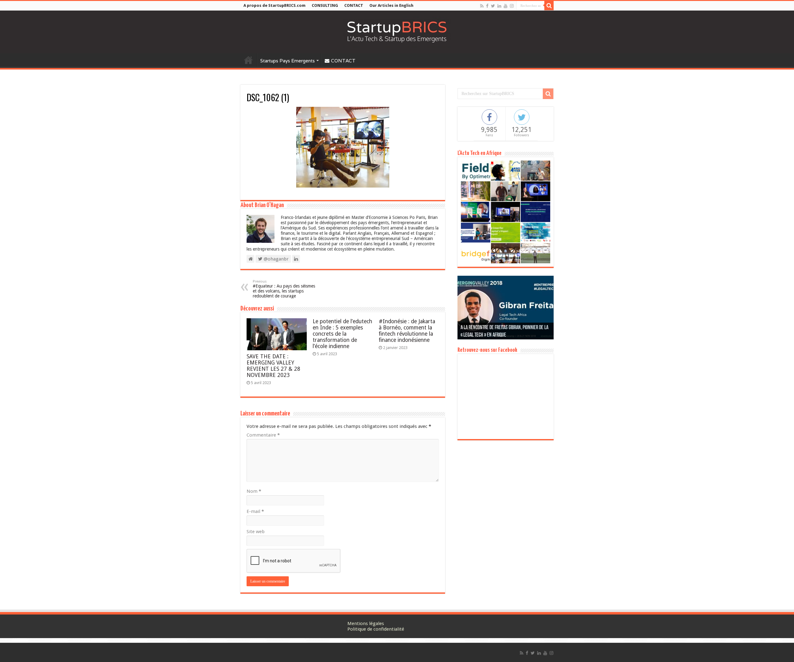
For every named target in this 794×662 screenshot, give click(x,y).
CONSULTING (325, 5)
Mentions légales (365, 623)
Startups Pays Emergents (287, 61)
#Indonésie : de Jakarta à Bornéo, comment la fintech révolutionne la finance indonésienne (407, 330)
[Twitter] (493, 6)
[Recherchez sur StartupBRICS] (549, 5)
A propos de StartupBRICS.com (274, 5)
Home (248, 59)
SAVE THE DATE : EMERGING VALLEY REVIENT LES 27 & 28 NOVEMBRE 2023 (273, 365)
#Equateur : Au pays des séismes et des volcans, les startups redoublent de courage (284, 288)
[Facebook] (487, 6)
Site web (256, 531)
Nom (254, 491)
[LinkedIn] (499, 6)
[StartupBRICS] (397, 32)
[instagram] (511, 6)
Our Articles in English (391, 5)
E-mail (255, 511)
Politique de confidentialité (375, 629)
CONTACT (353, 5)
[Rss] (482, 6)
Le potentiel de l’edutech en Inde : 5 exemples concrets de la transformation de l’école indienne (342, 333)
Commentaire (263, 435)
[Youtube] (505, 6)
